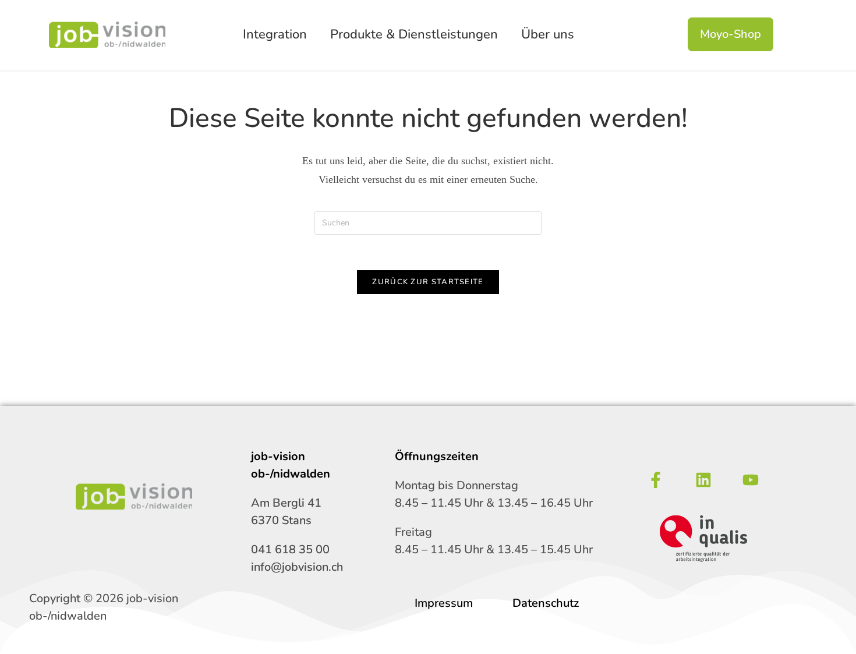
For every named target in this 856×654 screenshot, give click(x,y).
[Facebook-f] (656, 480)
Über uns (547, 34)
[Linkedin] (703, 480)
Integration (275, 34)
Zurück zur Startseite (427, 282)
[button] (277, 34)
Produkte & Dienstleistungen (414, 34)
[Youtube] (751, 480)
